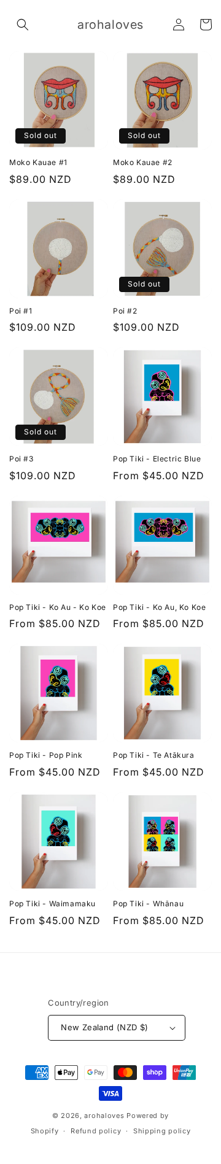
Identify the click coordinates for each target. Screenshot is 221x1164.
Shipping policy (162, 1131)
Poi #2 (125, 310)
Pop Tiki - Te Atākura (154, 755)
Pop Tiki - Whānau (148, 903)
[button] (22, 24)
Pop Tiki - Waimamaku (52, 903)
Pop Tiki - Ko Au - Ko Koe (57, 607)
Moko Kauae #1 (38, 162)
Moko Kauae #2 (143, 162)
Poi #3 (21, 458)
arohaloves (104, 1115)
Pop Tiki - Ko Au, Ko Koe (159, 607)
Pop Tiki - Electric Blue (157, 458)
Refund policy (96, 1131)
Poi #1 (21, 310)
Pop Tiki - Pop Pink (45, 755)
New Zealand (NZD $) (105, 1027)
